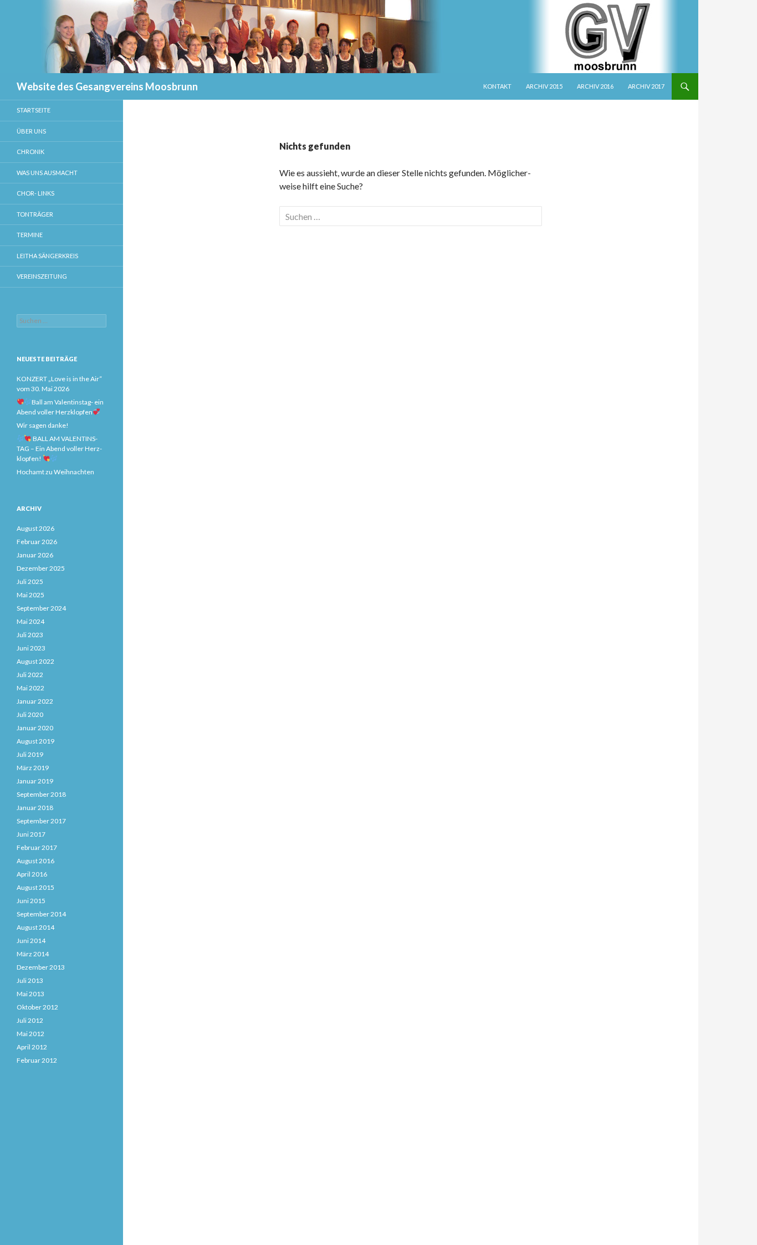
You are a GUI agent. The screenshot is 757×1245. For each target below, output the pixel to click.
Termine (30, 234)
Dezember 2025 (41, 568)
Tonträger (35, 214)
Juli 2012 (30, 1020)
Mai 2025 (30, 595)
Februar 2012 (37, 1060)
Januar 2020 (35, 728)
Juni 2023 (31, 648)
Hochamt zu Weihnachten (55, 472)
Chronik (30, 151)
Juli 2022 (30, 674)
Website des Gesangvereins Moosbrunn (107, 86)
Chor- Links (35, 193)
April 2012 (32, 1047)
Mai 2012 (30, 1033)
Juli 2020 (30, 714)
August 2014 (35, 927)
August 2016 (35, 861)
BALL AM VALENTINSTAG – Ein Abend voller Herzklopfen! (59, 448)
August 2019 (35, 741)
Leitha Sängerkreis (47, 255)
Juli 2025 (30, 581)
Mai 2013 (30, 994)
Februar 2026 (37, 541)
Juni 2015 (31, 900)
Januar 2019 (35, 781)
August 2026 (35, 528)
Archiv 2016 (595, 86)
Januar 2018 (35, 807)
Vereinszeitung (42, 276)
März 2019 (33, 768)
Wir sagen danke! (43, 425)
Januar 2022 (35, 701)
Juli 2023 (30, 635)
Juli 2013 (30, 980)
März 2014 (33, 954)
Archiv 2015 (544, 86)
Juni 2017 (31, 834)
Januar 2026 (35, 555)
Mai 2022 (30, 688)
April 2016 (32, 874)
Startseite (33, 110)
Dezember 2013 (41, 967)
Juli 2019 (30, 754)
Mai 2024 (30, 621)
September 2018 (41, 794)
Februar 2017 (37, 847)
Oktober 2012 (37, 1007)
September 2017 (41, 821)
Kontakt (497, 86)
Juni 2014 (31, 940)
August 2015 (35, 887)
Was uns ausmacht (47, 172)
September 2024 (41, 608)
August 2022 (35, 661)
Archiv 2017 (646, 86)
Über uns (31, 131)
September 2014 (41, 914)
